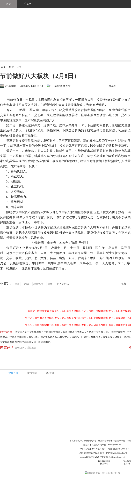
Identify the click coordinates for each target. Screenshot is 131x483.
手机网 (27, 4)
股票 (11, 67)
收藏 (123, 283)
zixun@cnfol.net (114, 445)
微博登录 (32, 373)
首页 (8, 4)
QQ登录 (50, 373)
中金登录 (13, 373)
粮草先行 (38, 284)
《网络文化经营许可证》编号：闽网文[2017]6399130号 (102, 453)
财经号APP (63, 86)
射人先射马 (63, 284)
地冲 (17, 284)
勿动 (50, 284)
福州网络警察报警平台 (104, 462)
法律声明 (121, 440)
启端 (26, 284)
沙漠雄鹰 (10, 86)
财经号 (9, 37)
